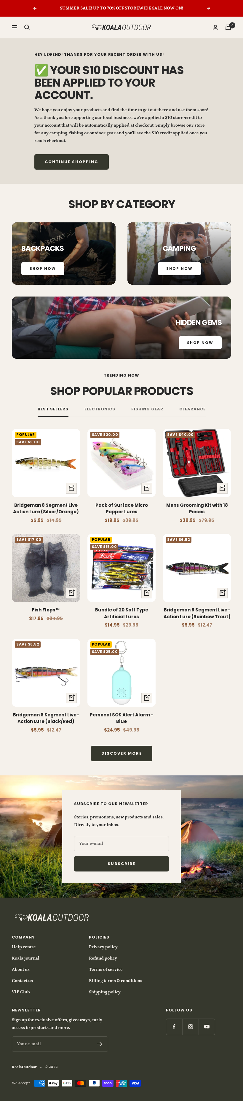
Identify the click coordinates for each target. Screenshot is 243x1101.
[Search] (27, 27)
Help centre (24, 946)
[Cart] (228, 27)
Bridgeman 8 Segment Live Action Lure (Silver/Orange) (46, 508)
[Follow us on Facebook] (174, 1027)
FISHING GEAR (147, 409)
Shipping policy (105, 992)
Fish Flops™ (46, 610)
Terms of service (106, 969)
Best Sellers (53, 409)
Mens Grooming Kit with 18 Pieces (197, 508)
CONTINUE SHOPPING (71, 162)
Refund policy (103, 958)
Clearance (192, 409)
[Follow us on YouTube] (207, 1027)
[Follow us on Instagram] (190, 1027)
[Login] (215, 27)
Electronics (99, 409)
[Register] (99, 1044)
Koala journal (25, 958)
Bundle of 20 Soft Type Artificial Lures (121, 613)
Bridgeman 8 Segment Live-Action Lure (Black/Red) (46, 718)
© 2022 (51, 1067)
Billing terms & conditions (115, 980)
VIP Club (21, 992)
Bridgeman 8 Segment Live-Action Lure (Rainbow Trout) (197, 613)
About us (21, 969)
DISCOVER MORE (121, 753)
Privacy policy (103, 946)
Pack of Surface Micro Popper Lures (121, 508)
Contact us (22, 980)
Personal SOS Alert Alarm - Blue (122, 718)
